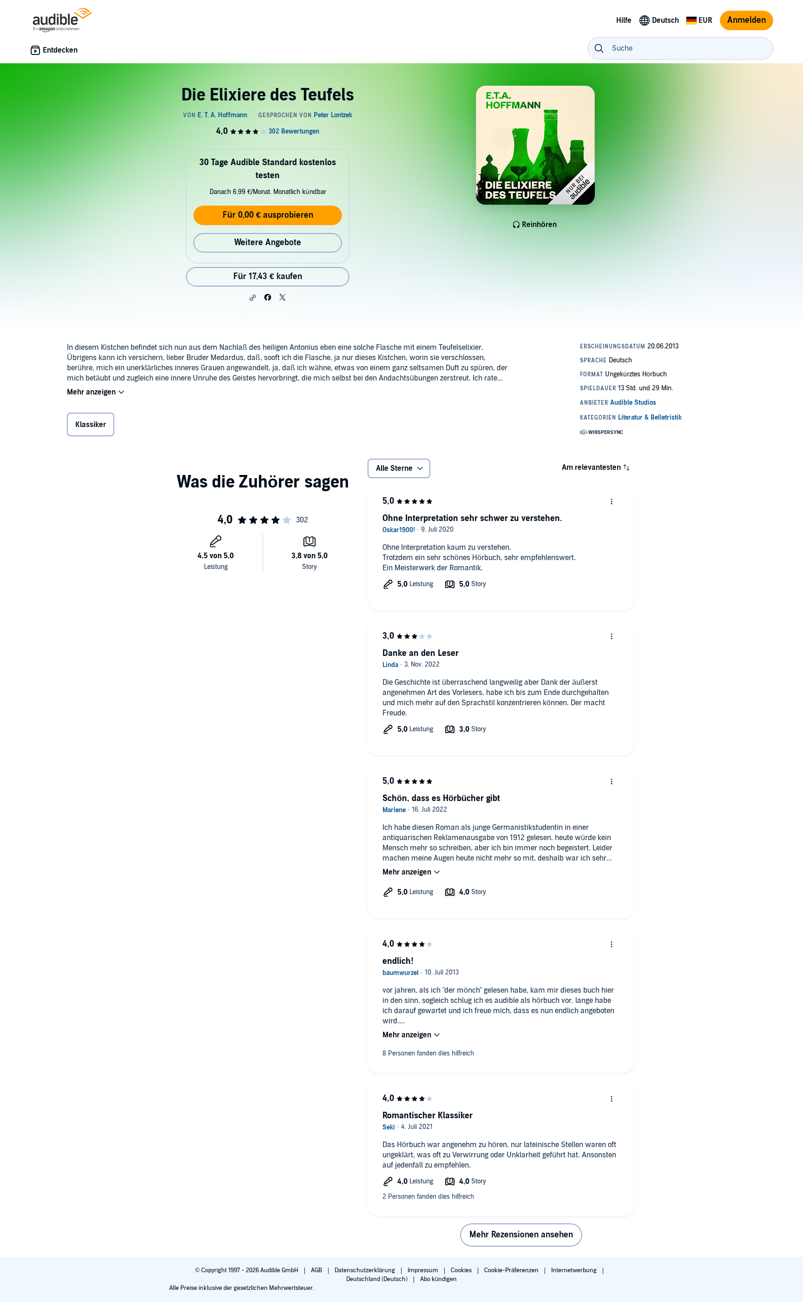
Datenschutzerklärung (365, 1270)
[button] (253, 297)
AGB (317, 1270)
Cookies (462, 1270)
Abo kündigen (438, 1279)
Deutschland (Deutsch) (377, 1279)
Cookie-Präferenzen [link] (511, 1270)
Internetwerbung (574, 1270)
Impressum (424, 1270)
